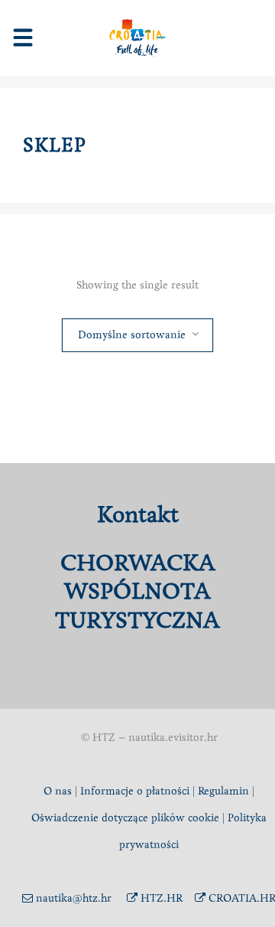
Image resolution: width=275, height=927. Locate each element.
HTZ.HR (160, 898)
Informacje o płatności (134, 791)
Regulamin (223, 791)
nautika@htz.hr (72, 898)
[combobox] (137, 334)
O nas (58, 791)
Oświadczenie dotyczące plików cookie (126, 817)
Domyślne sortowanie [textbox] (132, 334)
